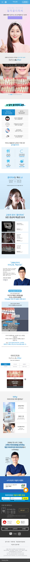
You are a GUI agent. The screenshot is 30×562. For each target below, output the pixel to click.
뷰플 (24, 529)
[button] (8, 94)
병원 (6, 529)
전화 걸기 (22, 510)
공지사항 (7, 542)
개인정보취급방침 (20, 542)
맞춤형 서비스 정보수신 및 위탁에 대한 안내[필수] (19, 500)
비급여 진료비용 (15, 544)
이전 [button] (1, 77)
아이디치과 (15, 495)
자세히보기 (11, 500)
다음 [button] (28, 77)
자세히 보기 (19, 229)
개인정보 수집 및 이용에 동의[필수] (6, 500)
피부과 (15, 529)
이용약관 (13, 542)
